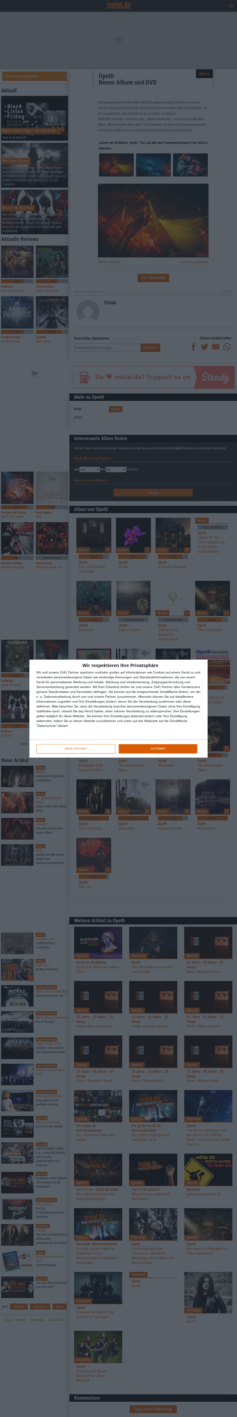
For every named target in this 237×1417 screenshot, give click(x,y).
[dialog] (118, 709)
